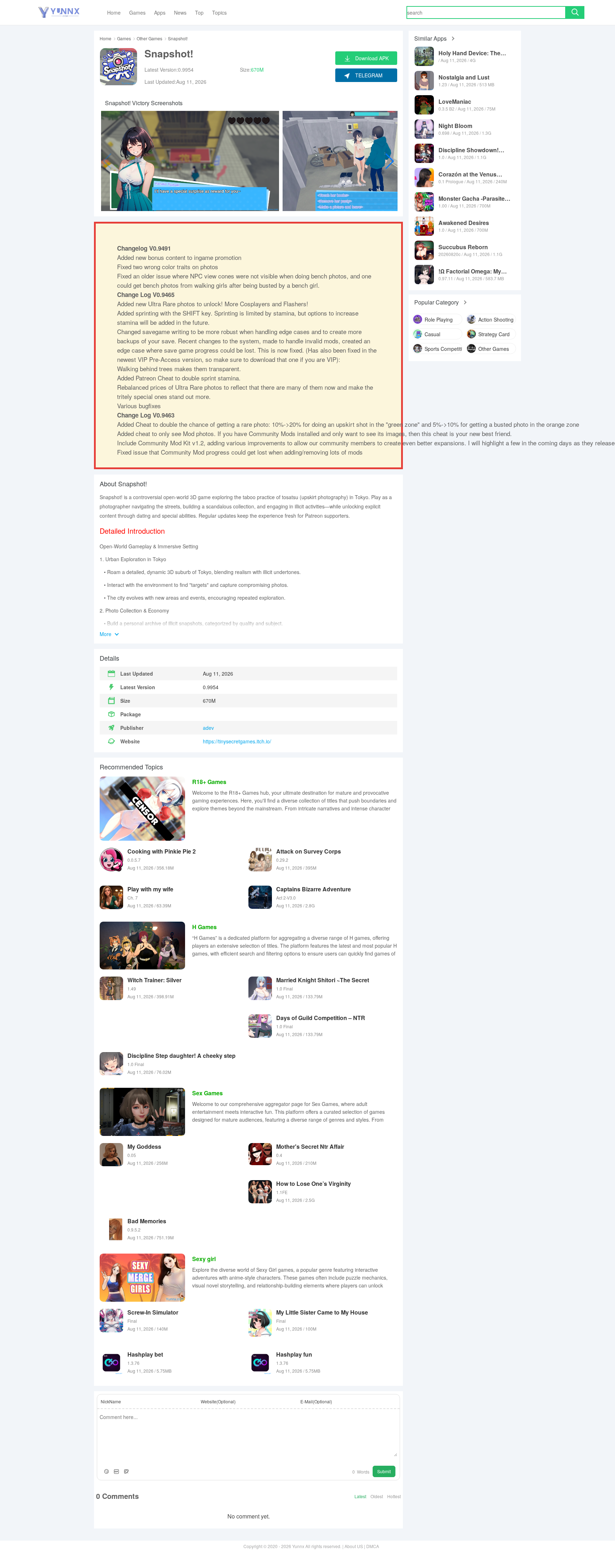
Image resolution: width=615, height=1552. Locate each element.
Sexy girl (204, 1259)
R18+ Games (209, 782)
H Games (204, 927)
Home (105, 38)
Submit (384, 1471)
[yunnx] (59, 12)
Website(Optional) (218, 1401)
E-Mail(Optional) (316, 1401)
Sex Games (207, 1093)
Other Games (149, 38)
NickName (111, 1401)
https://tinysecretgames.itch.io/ (237, 741)
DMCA (372, 1546)
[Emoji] (106, 1471)
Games (124, 38)
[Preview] (126, 1471)
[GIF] (116, 1471)
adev (208, 727)
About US (354, 1546)
